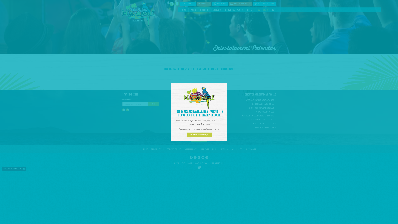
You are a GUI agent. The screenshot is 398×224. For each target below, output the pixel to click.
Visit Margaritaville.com (199, 135)
